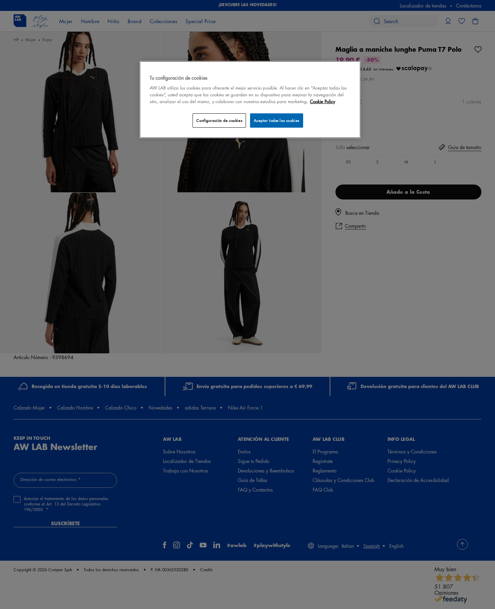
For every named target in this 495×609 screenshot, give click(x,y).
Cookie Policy (322, 101)
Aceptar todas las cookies (276, 120)
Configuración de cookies (219, 120)
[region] (250, 99)
